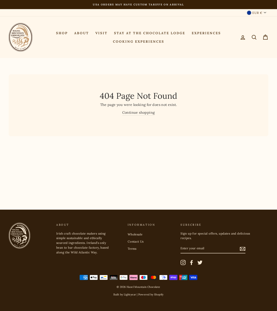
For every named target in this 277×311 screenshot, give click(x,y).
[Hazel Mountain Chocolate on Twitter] (200, 262)
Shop (62, 33)
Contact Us (136, 241)
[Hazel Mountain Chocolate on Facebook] (191, 262)
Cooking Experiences (138, 41)
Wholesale (135, 234)
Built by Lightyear (124, 294)
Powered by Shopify (151, 294)
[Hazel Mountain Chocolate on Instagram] (183, 262)
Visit (101, 33)
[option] (138, 4)
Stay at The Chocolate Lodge (149, 33)
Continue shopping (138, 112)
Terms (132, 249)
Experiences (206, 33)
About (81, 33)
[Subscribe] (242, 248)
